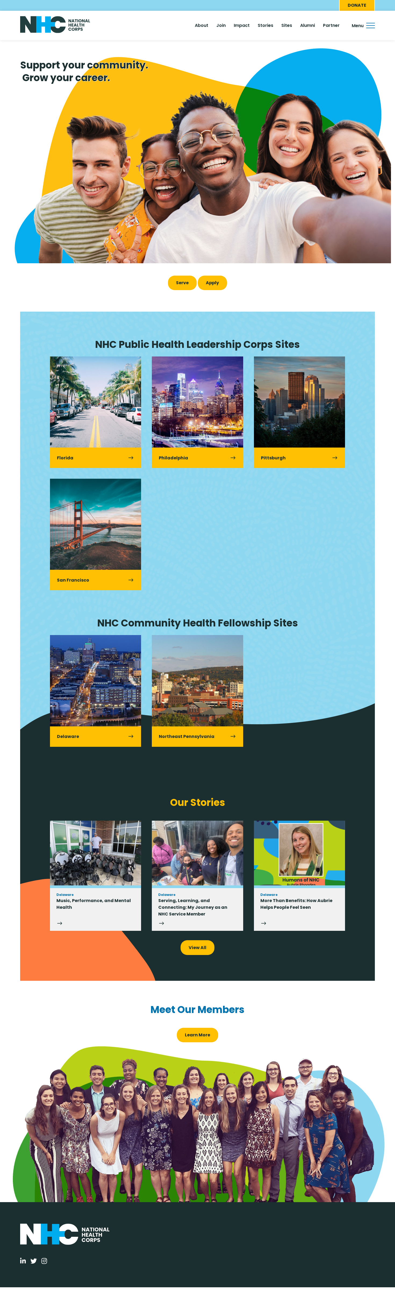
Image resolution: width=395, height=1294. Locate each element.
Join (221, 25)
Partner (331, 25)
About (201, 25)
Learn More (197, 1035)
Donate (357, 5)
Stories (265, 25)
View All (197, 948)
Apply (212, 283)
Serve (182, 283)
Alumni (307, 25)
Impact (242, 25)
